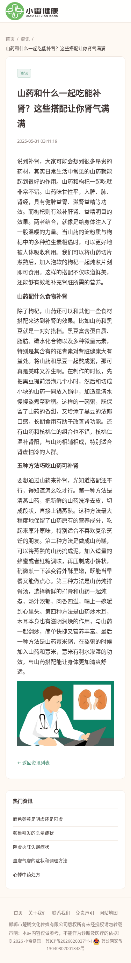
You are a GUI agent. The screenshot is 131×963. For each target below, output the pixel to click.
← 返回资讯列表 (33, 762)
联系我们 (61, 912)
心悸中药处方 (26, 874)
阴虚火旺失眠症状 (31, 847)
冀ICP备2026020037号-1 (69, 941)
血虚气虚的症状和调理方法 (40, 860)
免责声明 (85, 912)
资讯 (25, 39)
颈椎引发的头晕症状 (33, 833)
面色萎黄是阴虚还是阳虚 (38, 819)
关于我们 (37, 912)
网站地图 (109, 912)
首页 (10, 39)
